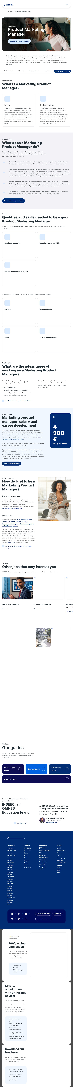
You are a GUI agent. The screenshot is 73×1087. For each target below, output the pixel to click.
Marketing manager (10, 604)
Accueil (5, 12)
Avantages (48, 71)
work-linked (20, 519)
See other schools (22, 823)
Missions (21, 71)
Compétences (34, 71)
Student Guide (10, 779)
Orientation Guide (56, 769)
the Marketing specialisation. (12, 508)
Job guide (10, 11)
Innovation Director (42, 604)
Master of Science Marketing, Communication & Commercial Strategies (17, 522)
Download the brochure (43, 919)
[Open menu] (67, 4)
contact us (11, 542)
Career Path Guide (9, 769)
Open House (57, 913)
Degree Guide (34, 769)
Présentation (9, 71)
